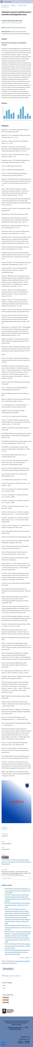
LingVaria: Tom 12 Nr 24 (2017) (12, 954)
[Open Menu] (1, 1)
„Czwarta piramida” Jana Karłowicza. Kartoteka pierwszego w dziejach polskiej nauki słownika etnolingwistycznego (17, 897)
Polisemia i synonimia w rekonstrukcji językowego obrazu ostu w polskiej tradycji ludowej (17, 911)
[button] (3, 1043)
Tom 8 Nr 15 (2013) (22, 5)
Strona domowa (5, 5)
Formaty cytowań (7, 878)
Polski (3, 988)
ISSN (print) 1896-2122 (15, 1027)
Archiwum (13, 5)
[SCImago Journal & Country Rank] (11, 975)
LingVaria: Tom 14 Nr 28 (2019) (21, 913)
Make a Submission (8, 968)
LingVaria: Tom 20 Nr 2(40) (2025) (19, 935)
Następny (27, 957)
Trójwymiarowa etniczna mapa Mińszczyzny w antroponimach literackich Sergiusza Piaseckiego (18, 933)
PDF (5, 828)
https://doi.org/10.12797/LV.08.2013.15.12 (14, 27)
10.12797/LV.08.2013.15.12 (16, 875)
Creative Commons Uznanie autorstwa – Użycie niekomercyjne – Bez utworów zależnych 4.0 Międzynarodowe (16, 862)
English (4, 985)
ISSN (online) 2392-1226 (18, 1028)
